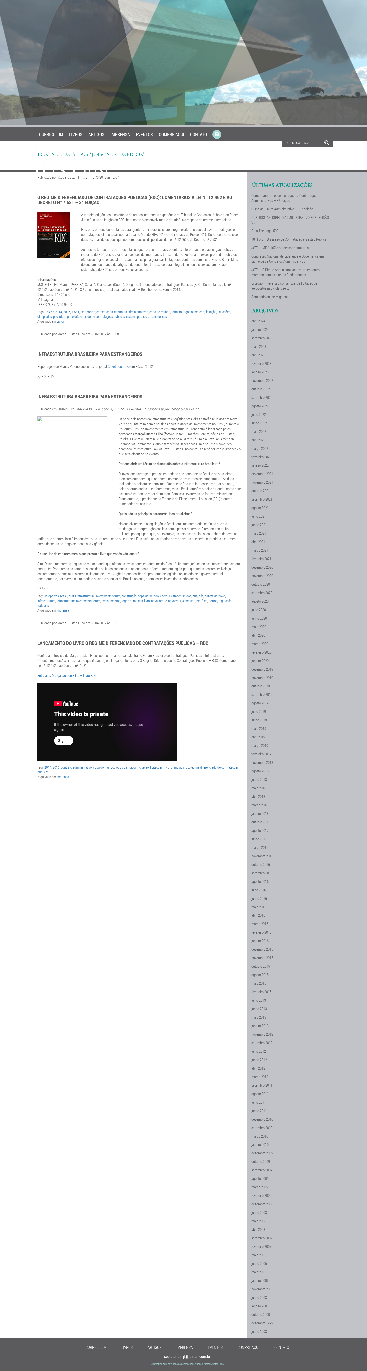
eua (195, 596)
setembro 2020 (261, 592)
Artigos (96, 134)
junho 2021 (259, 524)
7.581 (75, 311)
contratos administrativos (131, 311)
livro (147, 600)
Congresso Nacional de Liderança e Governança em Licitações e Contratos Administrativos (287, 259)
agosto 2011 (260, 1093)
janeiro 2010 (260, 1144)
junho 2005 (259, 1263)
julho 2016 (258, 889)
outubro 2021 (260, 490)
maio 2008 (258, 1220)
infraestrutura (46, 600)
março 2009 (259, 1186)
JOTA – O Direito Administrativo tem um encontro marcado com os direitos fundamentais (285, 272)
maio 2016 (258, 906)
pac (55, 316)
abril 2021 (258, 541)
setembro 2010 (261, 1127)
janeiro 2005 (260, 1280)
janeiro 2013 (260, 1025)
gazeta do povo (215, 596)
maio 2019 (258, 728)
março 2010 (259, 1136)
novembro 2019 (262, 677)
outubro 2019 (260, 686)
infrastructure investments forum (78, 600)
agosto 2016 (260, 881)
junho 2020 (259, 618)
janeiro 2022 (260, 465)
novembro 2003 (262, 1288)
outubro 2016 (260, 864)
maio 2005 (258, 1271)
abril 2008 (258, 1229)
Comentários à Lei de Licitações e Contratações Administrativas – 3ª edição (284, 198)
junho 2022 (259, 422)
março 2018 (259, 804)
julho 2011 (258, 1102)
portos (213, 600)
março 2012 (259, 1076)
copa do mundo (159, 311)
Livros (75, 134)
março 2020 (259, 643)
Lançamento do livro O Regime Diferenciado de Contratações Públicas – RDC (122, 643)
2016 (66, 311)
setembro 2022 (261, 397)
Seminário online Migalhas (269, 296)
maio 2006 (258, 1254)
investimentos (111, 600)
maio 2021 (258, 533)
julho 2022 (258, 414)
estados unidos (181, 596)
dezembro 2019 (262, 669)
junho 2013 (259, 1008)
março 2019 (259, 745)
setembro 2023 (261, 337)
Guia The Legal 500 (264, 230)
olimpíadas (44, 316)
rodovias (43, 605)
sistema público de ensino (143, 316)
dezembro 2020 (262, 567)
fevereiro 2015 (261, 991)
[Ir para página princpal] (72, 195)
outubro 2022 (260, 388)
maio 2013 (258, 1017)
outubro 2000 (260, 1314)
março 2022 (259, 448)
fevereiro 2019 (261, 753)
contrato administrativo (76, 767)
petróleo (201, 600)
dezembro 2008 (262, 1203)
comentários (104, 311)
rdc (61, 316)
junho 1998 (259, 1331)
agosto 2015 (260, 974)
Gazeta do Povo (119, 366)
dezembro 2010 (262, 1119)
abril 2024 (258, 320)
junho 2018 (259, 779)
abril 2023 (258, 354)
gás (201, 596)
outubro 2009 (260, 1161)
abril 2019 (258, 736)
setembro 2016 (261, 872)
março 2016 (259, 923)
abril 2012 (258, 1068)
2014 (58, 311)
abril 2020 (258, 635)
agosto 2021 (260, 507)
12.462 (49, 311)
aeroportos (88, 311)
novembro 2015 (262, 957)
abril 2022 (258, 439)
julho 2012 (258, 1051)
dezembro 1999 (262, 1322)
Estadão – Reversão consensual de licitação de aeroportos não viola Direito (284, 286)
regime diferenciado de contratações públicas (95, 316)
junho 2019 (259, 719)
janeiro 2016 (260, 940)
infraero (177, 311)
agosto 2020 (260, 601)
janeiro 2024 (260, 329)
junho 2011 (259, 1110)
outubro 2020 (260, 584)
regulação (225, 600)
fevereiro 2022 (261, 456)
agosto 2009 (260, 1178)
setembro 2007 (261, 1237)
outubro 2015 (260, 966)
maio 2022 (258, 431)
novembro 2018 (262, 762)
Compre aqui (171, 134)
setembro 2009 (261, 1169)
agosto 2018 (260, 770)
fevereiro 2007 (261, 1246)
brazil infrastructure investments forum (94, 596)
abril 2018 (258, 796)
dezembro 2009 (262, 1152)
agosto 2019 (260, 702)
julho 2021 (258, 516)
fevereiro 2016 (261, 932)
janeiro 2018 (260, 813)
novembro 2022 (262, 380)
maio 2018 (258, 787)
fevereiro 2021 (261, 558)
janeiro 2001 (260, 1305)
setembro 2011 (261, 1085)
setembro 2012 (261, 1042)
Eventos (144, 134)
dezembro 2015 (262, 949)
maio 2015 (258, 983)
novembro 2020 (262, 575)
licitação (210, 311)
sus (164, 316)
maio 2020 (258, 626)
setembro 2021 (261, 499)
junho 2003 (259, 1297)
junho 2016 (259, 898)
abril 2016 (258, 915)
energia (165, 596)
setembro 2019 (261, 694)
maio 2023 (258, 346)
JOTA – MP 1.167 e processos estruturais (280, 247)
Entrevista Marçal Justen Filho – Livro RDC (67, 675)
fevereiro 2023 (261, 363)
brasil (63, 596)
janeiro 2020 (260, 660)
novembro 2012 (262, 1034)
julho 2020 (258, 609)
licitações (224, 311)
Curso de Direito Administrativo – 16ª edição (282, 208)
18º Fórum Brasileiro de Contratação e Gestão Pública (289, 239)
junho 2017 (259, 838)
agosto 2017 (260, 830)
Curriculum (51, 134)
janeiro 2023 (260, 371)
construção (129, 596)
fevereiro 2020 (261, 652)
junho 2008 (259, 1212)
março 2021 (259, 550)
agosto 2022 (260, 405)
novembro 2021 (262, 482)
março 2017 (259, 847)
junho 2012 (259, 1059)
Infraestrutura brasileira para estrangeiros (89, 354)
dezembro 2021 (262, 473)
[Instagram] (217, 134)
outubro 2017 (260, 821)
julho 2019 (258, 711)
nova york (174, 600)
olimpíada (188, 600)
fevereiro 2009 (261, 1195)
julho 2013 (258, 1000)
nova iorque (159, 600)
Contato (198, 134)
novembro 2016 (262, 855)
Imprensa (120, 134)
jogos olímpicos (193, 311)
